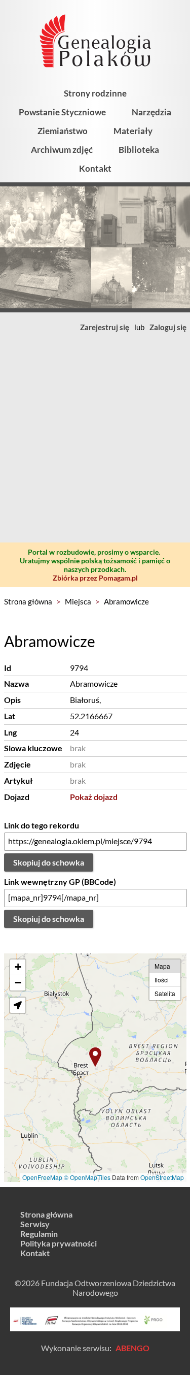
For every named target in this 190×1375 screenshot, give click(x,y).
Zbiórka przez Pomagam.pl (95, 577)
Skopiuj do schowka (48, 862)
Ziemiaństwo (62, 130)
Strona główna (28, 601)
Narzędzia (151, 112)
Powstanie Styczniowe (62, 112)
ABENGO (132, 1348)
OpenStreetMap (162, 1177)
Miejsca (78, 601)
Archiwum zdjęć (62, 149)
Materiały (133, 130)
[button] (95, 1057)
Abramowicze (126, 601)
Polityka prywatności (58, 1243)
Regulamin (39, 1233)
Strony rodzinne (95, 93)
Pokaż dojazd (94, 797)
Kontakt (95, 168)
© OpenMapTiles (87, 1177)
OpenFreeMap (42, 1177)
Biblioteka (139, 149)
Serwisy (35, 1224)
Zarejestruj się (104, 327)
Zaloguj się (167, 327)
